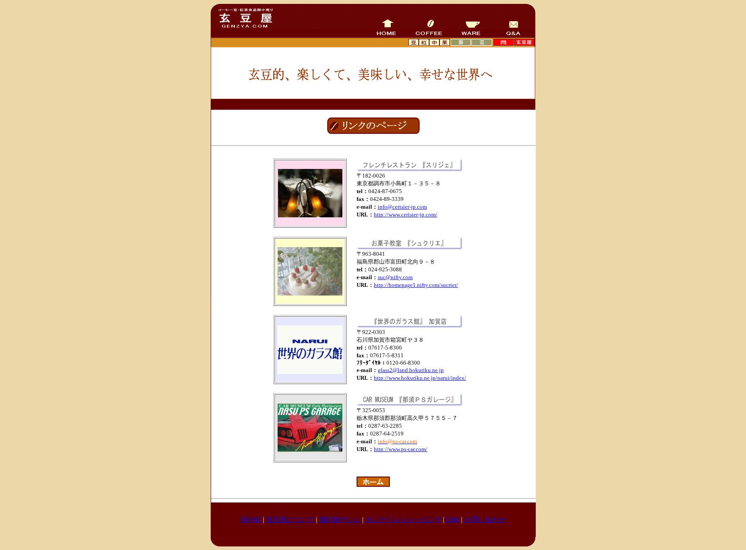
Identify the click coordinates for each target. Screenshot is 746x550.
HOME (250, 519)
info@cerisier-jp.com (402, 206)
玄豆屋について (290, 519)
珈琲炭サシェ (339, 519)
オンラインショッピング (403, 519)
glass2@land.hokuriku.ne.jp (411, 370)
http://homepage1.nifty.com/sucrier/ (416, 285)
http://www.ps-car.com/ (400, 449)
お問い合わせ (485, 519)
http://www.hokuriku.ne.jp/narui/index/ (420, 378)
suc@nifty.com (395, 277)
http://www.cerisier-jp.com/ (405, 214)
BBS (452, 519)
